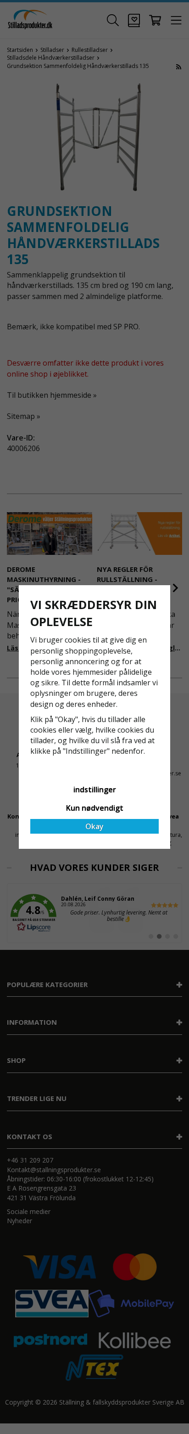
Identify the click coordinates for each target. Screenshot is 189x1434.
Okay (94, 826)
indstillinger (94, 790)
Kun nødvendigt (94, 808)
